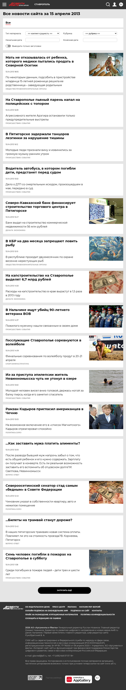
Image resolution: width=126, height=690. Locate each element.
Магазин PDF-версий (89, 607)
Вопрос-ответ (12, 475)
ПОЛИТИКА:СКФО (13, 433)
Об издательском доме (37, 607)
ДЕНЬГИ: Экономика (15, 230)
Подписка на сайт (80, 611)
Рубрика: (68, 33)
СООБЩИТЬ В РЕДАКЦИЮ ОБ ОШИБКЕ (43, 618)
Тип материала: (13, 33)
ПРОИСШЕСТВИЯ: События (18, 123)
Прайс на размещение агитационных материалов (51, 615)
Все (8, 22)
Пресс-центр (58, 607)
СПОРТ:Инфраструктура (17, 364)
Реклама (72, 607)
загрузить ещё (64, 590)
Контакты (97, 611)
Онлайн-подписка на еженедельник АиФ (46, 611)
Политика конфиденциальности (98, 615)
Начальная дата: (14, 40)
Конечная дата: (71, 40)
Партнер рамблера (53, 678)
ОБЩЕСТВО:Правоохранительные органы (26, 89)
